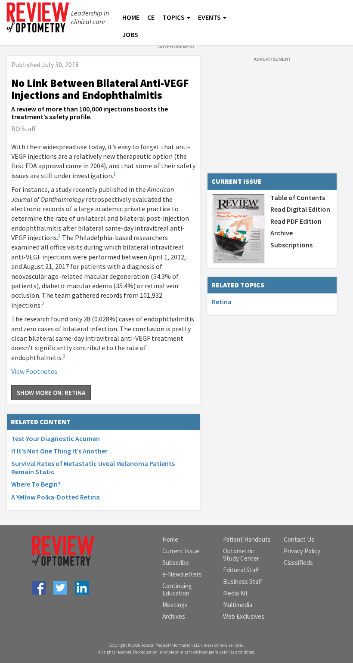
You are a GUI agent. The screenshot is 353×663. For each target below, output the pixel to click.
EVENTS (209, 17)
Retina (222, 301)
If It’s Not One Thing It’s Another (59, 451)
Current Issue (180, 551)
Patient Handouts (247, 539)
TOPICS (173, 17)
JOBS (130, 34)
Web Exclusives (243, 616)
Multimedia (237, 604)
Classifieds (298, 562)
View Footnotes (34, 371)
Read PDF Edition (296, 221)
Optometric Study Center (241, 554)
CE (151, 17)
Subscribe (175, 562)
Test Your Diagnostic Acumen (55, 438)
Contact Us (299, 539)
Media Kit (235, 593)
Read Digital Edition (300, 209)
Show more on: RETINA (51, 393)
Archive (281, 232)
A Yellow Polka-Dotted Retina (55, 497)
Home (170, 539)
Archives (173, 616)
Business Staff (242, 581)
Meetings (175, 604)
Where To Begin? (36, 484)
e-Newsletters (182, 574)
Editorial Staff (241, 570)
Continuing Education (177, 589)
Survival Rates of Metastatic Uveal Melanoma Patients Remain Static (93, 467)
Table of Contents (297, 197)
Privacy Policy (302, 551)
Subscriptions (291, 245)
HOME (130, 17)
